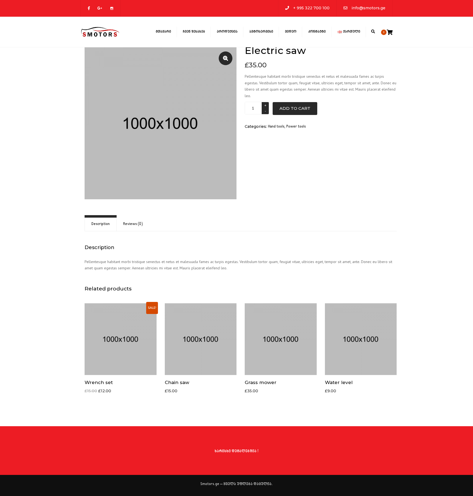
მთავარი (163, 32)
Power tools (296, 126)
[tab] (101, 224)
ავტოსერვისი (261, 32)
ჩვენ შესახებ (194, 32)
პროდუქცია (227, 32)
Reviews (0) (133, 224)
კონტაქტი (317, 32)
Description (100, 224)
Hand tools (276, 126)
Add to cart (294, 108)
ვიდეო (290, 32)
